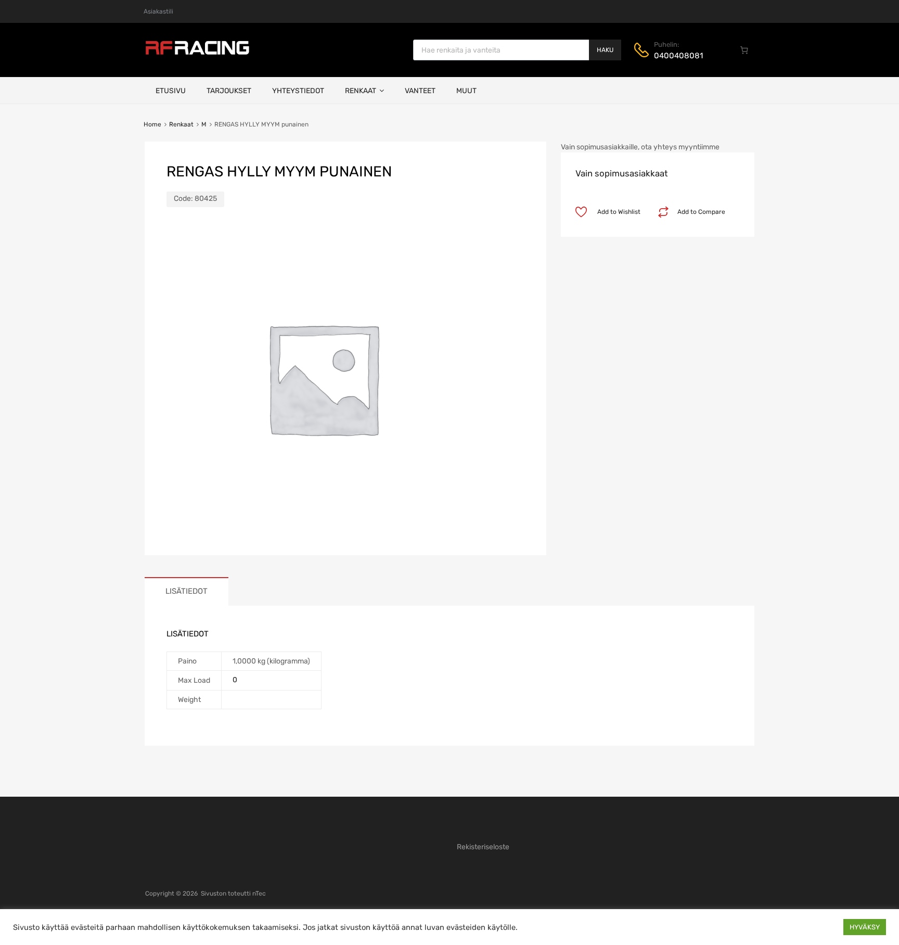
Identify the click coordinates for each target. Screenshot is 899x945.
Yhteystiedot (298, 90)
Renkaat (360, 90)
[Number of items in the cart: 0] (744, 50)
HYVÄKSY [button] (865, 927)
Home (152, 124)
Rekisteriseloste (483, 846)
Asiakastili (158, 11)
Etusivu (171, 90)
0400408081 (678, 55)
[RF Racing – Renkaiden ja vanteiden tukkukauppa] (197, 53)
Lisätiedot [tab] (186, 591)
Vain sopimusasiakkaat (621, 173)
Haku (605, 50)
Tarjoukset (229, 90)
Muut (466, 90)
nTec (259, 893)
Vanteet (420, 90)
